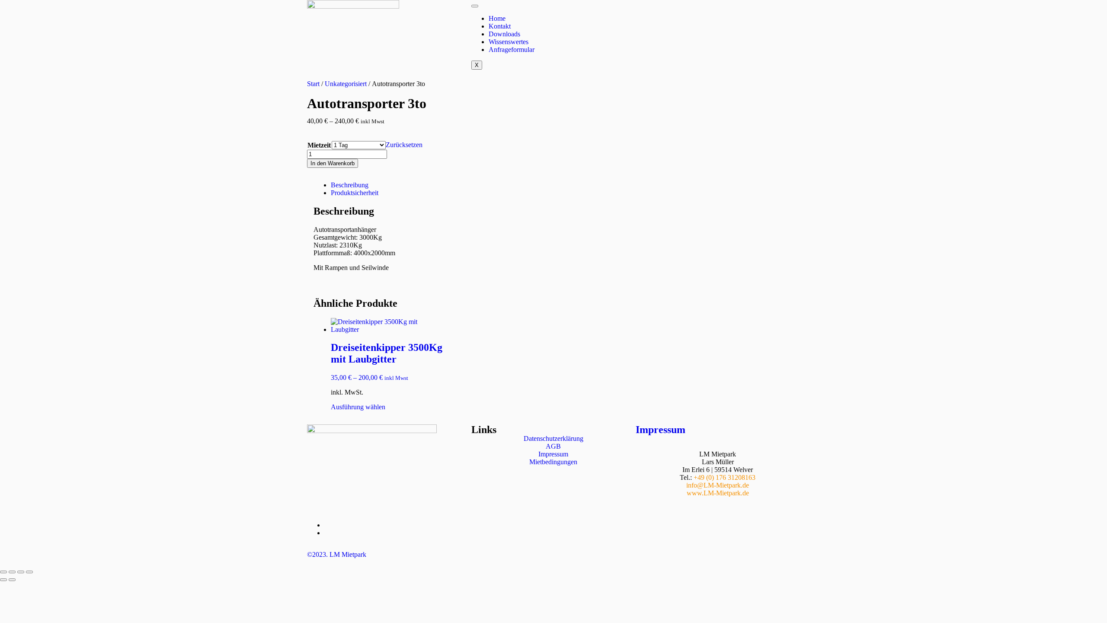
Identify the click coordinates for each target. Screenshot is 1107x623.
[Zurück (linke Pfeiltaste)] (3, 579)
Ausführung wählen (358, 407)
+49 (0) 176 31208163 (724, 477)
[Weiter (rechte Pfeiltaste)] (12, 579)
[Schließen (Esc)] (29, 572)
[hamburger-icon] (474, 6)
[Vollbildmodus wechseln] (12, 572)
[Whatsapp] (646, 11)
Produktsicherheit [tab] (354, 192)
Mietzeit (319, 145)
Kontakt (500, 26)
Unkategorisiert (346, 83)
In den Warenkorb (332, 163)
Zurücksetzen (404, 144)
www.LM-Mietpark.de (718, 493)
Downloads (504, 34)
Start (313, 83)
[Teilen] (20, 572)
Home (497, 18)
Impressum (660, 429)
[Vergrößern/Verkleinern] (3, 572)
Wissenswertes (508, 41)
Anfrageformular (511, 49)
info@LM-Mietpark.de (717, 485)
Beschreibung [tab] (349, 185)
